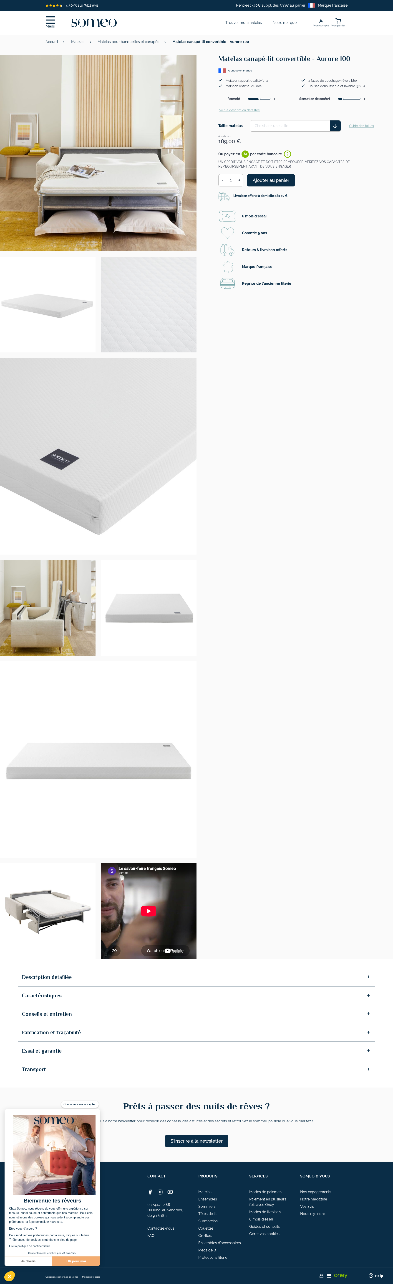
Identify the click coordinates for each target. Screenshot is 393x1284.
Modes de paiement (266, 1192)
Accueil (52, 42)
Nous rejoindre (312, 1214)
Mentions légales (91, 1277)
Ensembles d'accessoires (219, 1243)
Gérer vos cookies (264, 1234)
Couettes (206, 1228)
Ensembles (207, 1199)
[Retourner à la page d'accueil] (94, 23)
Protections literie (212, 1257)
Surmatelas (208, 1221)
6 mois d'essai (261, 1219)
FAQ (150, 1235)
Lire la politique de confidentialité (29, 1246)
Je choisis (28, 1261)
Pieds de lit (207, 1250)
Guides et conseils (264, 1226)
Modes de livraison (265, 1212)
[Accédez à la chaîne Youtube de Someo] (170, 1192)
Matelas (78, 42)
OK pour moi (76, 1261)
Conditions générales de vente (61, 1277)
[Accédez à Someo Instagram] (160, 1192)
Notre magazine (313, 1199)
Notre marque (285, 22)
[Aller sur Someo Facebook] (150, 1192)
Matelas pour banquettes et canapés (129, 42)
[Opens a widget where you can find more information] (375, 1276)
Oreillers (205, 1235)
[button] (9, 1276)
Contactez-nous (160, 1228)
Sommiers (207, 1206)
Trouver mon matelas (243, 22)
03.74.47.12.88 (158, 1204)
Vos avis (307, 1206)
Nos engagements (315, 1192)
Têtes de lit (207, 1214)
